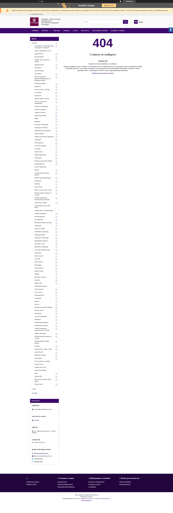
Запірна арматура (40, 155)
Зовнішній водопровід (41, 231)
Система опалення (40, 146)
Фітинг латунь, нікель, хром (43, 190)
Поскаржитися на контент (87, 498)
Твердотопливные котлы (65, 484)
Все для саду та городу (42, 89)
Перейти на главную (33, 482)
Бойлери (37, 184)
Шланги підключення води (43, 178)
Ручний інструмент (40, 109)
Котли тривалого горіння (42, 361)
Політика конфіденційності (102, 498)
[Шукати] (125, 22)
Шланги (37, 274)
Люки (36, 373)
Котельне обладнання (41, 124)
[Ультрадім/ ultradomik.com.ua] (34, 25)
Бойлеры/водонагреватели (65, 487)
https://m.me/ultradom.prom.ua (43, 456)
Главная (35, 30)
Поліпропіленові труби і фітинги (42, 174)
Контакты (85, 30)
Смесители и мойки (41, 202)
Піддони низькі (39, 64)
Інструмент (38, 139)
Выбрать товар (31, 484)
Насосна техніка (40, 228)
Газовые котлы (62, 482)
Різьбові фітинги (40, 216)
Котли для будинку (40, 370)
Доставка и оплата (100, 30)
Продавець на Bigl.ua (86, 496)
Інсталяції (38, 149)
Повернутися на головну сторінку (103, 73)
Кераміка (37, 121)
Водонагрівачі (39, 57)
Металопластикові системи (43, 222)
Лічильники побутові (41, 286)
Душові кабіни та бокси (42, 98)
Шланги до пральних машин (43, 161)
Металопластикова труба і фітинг (43, 380)
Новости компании (125, 482)
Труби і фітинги (39, 133)
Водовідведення (40, 235)
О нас (75, 30)
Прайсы (66, 30)
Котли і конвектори (40, 167)
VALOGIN (37, 259)
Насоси (37, 170)
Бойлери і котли (40, 244)
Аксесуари (38, 73)
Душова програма (40, 115)
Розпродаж (38, 158)
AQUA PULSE (39, 262)
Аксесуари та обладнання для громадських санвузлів (44, 46)
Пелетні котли (39, 364)
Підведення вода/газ (41, 241)
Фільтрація (38, 265)
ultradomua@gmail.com (41, 453)
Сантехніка (38, 92)
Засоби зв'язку (39, 70)
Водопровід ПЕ (39, 164)
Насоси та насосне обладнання (40, 102)
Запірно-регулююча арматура (44, 136)
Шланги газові (39, 271)
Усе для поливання (40, 316)
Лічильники (38, 253)
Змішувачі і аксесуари (41, 238)
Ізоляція (37, 280)
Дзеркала (38, 86)
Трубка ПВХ (38, 283)
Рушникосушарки (40, 83)
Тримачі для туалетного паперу (42, 60)
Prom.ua (96, 495)
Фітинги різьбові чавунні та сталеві (43, 194)
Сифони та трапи (40, 112)
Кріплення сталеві (40, 277)
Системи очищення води (42, 250)
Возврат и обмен (118, 30)
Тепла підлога (39, 143)
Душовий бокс (39, 54)
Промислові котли (40, 367)
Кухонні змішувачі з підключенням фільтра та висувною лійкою (42, 78)
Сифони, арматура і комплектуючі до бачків (42, 198)
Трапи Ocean (39, 152)
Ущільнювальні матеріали (43, 130)
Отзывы (34, 393)
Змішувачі (38, 67)
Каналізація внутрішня (42, 322)
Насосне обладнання (41, 106)
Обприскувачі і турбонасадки (44, 210)
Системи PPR (39, 219)
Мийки (36, 118)
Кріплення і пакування (41, 247)
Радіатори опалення (41, 127)
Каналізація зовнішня (41, 325)
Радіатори (38, 95)
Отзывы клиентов (124, 484)
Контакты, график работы (96, 482)
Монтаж (57, 30)
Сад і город (38, 187)
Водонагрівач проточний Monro (42, 206)
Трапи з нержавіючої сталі (43, 51)
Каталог (45, 30)
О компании (92, 487)
